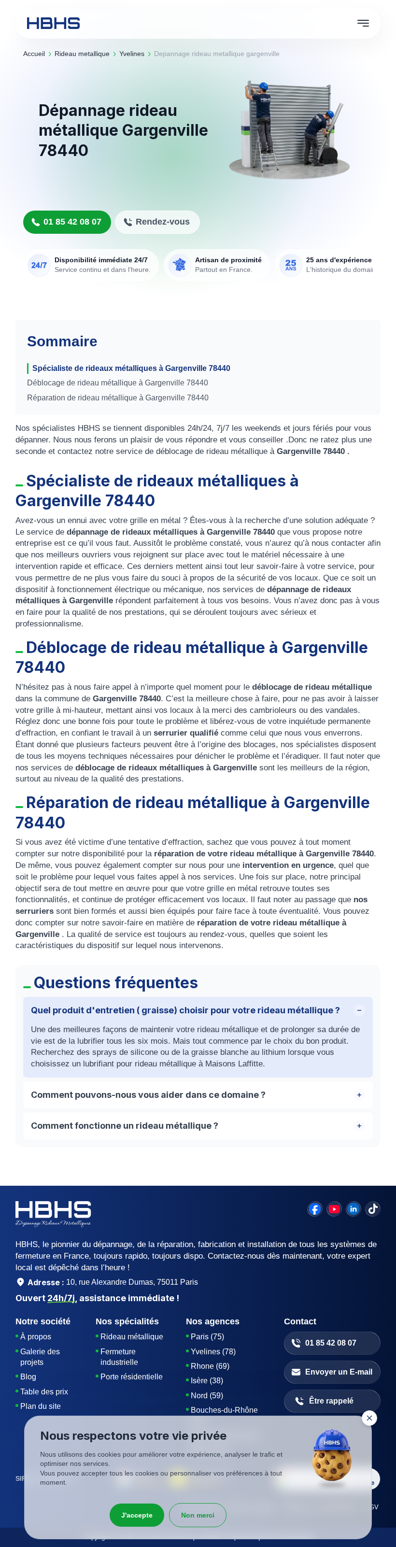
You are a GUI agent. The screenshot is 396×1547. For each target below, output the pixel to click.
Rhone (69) (210, 1366)
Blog (28, 1377)
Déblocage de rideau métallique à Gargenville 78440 (117, 383)
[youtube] (334, 1209)
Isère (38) (207, 1381)
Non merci (197, 1515)
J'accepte (137, 1515)
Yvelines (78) (213, 1352)
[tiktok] (373, 1209)
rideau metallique (82, 53)
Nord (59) (207, 1395)
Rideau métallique (131, 1337)
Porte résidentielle (131, 1377)
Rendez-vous (163, 222)
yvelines (131, 53)
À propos (35, 1337)
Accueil (34, 53)
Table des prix (44, 1392)
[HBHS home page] (53, 23)
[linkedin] (353, 1209)
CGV (372, 1507)
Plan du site (40, 1406)
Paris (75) (207, 1337)
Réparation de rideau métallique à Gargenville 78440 (118, 398)
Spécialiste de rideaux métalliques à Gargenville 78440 (131, 368)
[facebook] (315, 1209)
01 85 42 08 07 (72, 222)
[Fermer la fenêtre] (369, 1418)
